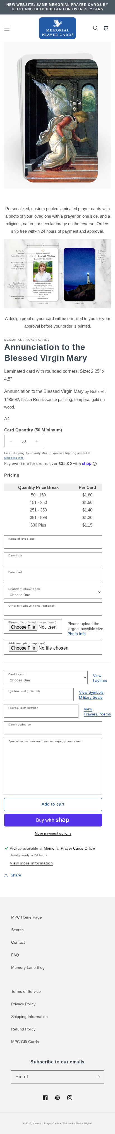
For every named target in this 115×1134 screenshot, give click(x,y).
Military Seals (90, 697)
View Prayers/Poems (97, 711)
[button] (7, 28)
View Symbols (91, 692)
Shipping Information (29, 1016)
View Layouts (100, 678)
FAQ (15, 955)
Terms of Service (26, 991)
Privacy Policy (23, 1004)
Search (17, 930)
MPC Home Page (26, 917)
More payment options (53, 833)
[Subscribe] (98, 1077)
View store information (31, 863)
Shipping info (14, 457)
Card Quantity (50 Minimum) (33, 429)
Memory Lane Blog (28, 967)
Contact (18, 942)
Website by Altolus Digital (77, 1123)
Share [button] (16, 875)
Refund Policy (23, 1029)
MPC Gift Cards (25, 1041)
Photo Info (77, 633)
